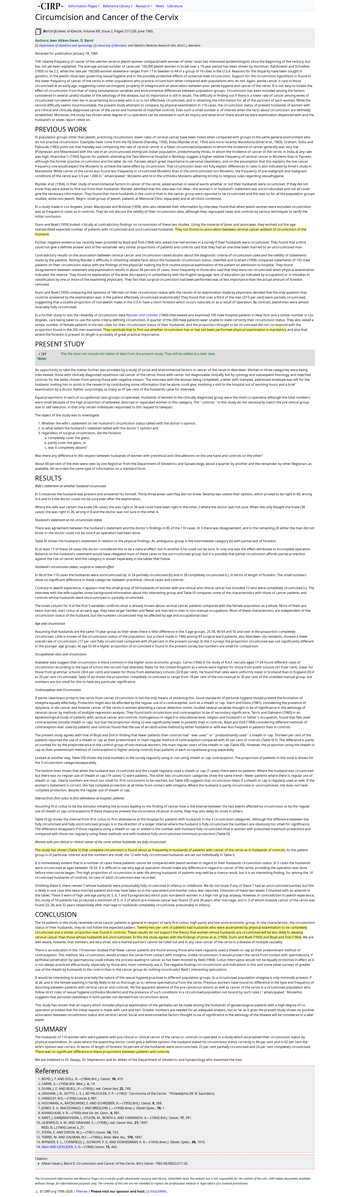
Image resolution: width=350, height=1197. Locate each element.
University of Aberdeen (112, 45)
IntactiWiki (158, 1191)
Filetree (82, 1191)
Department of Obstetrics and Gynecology (65, 45)
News (160, 6)
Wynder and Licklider (142, 315)
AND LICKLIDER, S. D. (61, 1147)
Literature (174, 6)
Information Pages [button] (82, 6)
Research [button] (143, 6)
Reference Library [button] (116, 6)
